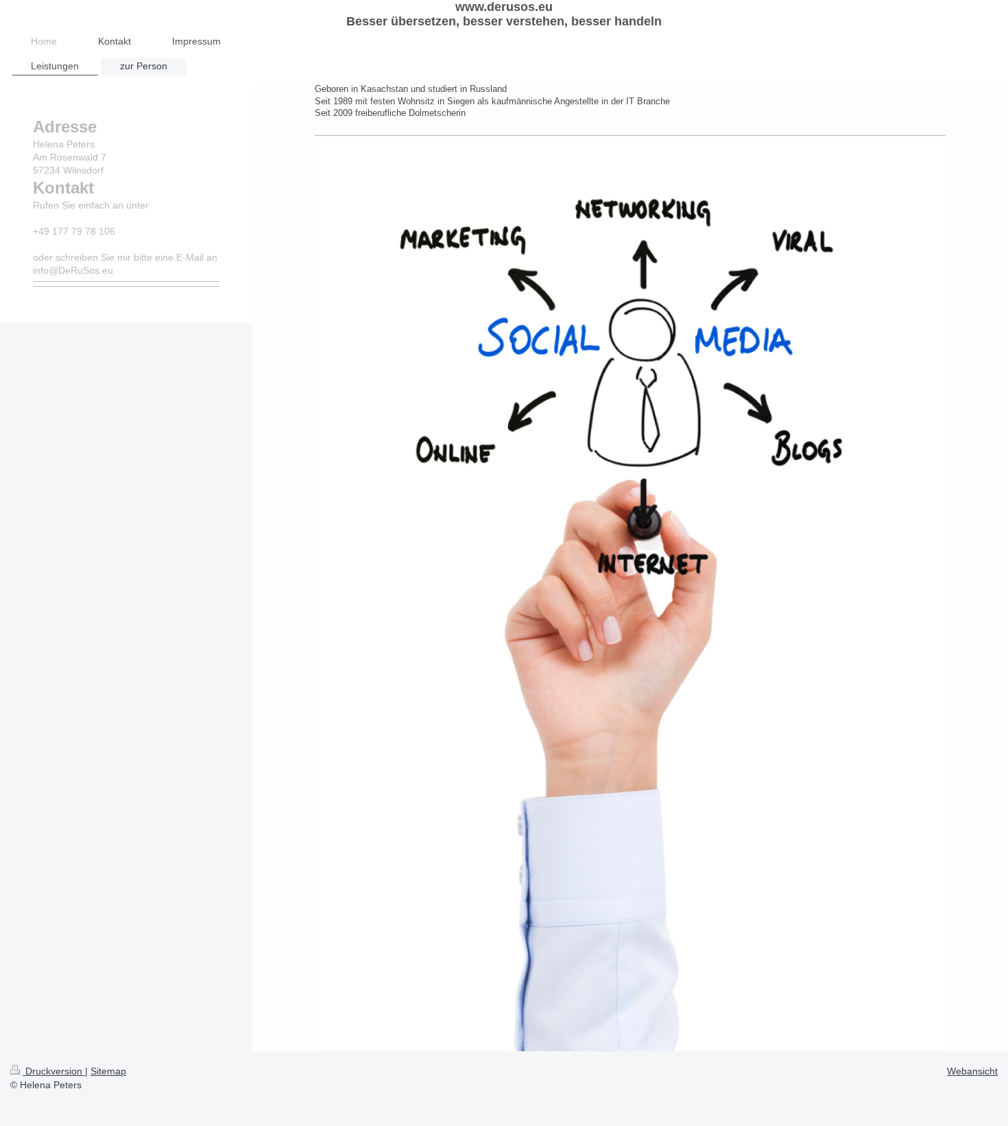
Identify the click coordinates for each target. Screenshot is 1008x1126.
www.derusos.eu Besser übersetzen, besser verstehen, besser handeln (504, 14)
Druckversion (54, 1071)
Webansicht (972, 1071)
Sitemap (108, 1071)
